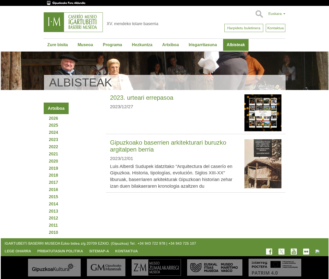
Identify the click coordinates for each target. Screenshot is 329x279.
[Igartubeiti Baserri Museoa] (73, 22)
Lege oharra (18, 251)
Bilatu (258, 14)
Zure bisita (57, 45)
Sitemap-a (99, 251)
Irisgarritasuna (203, 45)
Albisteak (236, 45)
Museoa (85, 45)
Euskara (275, 14)
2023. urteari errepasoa (141, 97)
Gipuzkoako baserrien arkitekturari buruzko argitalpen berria (168, 146)
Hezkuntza (142, 45)
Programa (112, 45)
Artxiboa (170, 45)
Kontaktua (126, 251)
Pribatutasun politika (60, 251)
